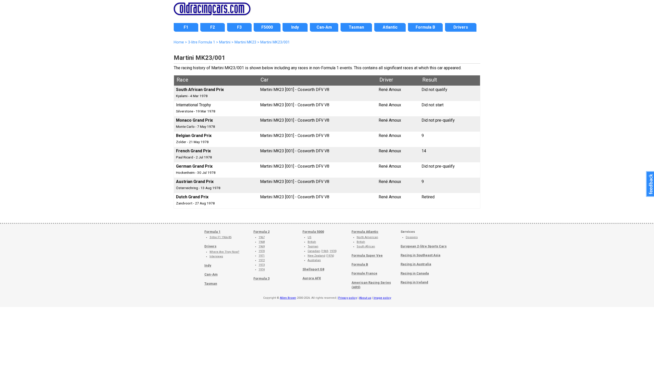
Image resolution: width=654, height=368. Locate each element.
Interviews (216, 256)
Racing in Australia (416, 264)
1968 (262, 242)
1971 (262, 255)
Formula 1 (212, 232)
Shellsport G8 (313, 269)
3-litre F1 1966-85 (220, 237)
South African (366, 246)
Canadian (314, 251)
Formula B (360, 264)
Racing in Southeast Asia (420, 255)
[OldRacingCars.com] (212, 12)
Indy (207, 265)
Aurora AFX (311, 278)
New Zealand (316, 255)
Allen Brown (288, 298)
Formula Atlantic (365, 232)
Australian (314, 260)
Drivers (210, 246)
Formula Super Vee (367, 255)
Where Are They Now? (224, 252)
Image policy (382, 298)
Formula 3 (261, 278)
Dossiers (412, 237)
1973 (262, 265)
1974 (262, 269)
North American (367, 237)
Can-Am (211, 274)
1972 (262, 260)
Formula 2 (261, 232)
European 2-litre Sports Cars (424, 246)
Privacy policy (347, 298)
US (309, 237)
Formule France (364, 273)
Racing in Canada (415, 273)
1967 (262, 237)
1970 (262, 251)
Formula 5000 (313, 232)
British (312, 242)
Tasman (210, 283)
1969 (262, 246)
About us (365, 298)
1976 (330, 255)
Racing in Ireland (414, 282)
